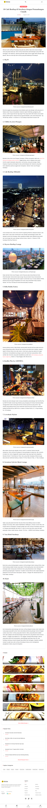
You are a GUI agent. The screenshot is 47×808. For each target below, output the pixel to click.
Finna (20, 14)
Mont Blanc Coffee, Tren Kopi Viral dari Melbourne (15, 738)
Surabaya (37, 788)
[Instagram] (26, 799)
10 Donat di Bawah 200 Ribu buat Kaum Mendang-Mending (16, 754)
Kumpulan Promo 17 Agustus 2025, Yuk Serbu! (14, 749)
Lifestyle (8, 769)
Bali (36, 790)
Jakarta (36, 784)
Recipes (12, 769)
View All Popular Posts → (23, 759)
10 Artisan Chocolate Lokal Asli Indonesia (13, 732)
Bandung (37, 786)
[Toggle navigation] (41, 2)
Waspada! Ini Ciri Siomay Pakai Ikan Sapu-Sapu (14, 743)
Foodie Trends (35, 769)
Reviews (17, 769)
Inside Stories (41, 769)
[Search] (26, 2)
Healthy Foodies (28, 769)
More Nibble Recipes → (23, 723)
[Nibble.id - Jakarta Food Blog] (7, 1)
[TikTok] (29, 799)
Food (4, 769)
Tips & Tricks (22, 769)
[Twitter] (32, 799)
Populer (26, 792)
